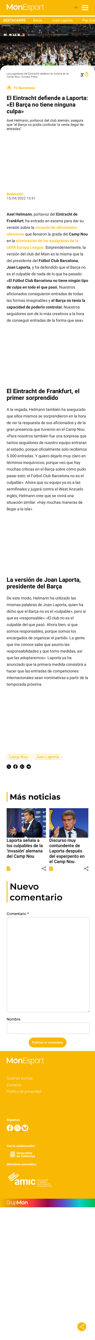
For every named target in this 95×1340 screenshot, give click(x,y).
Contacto (14, 1085)
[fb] (10, 1130)
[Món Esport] (22, 14)
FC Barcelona (24, 88)
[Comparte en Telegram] (29, 767)
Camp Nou (18, 756)
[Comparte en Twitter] (9, 767)
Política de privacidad (24, 1091)
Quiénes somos (20, 1078)
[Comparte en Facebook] (15, 767)
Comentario (18, 913)
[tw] (18, 1130)
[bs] (25, 1130)
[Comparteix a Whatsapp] (22, 767)
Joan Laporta (62, 20)
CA (75, 7)
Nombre (13, 1019)
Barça (37, 20)
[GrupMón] (47, 1203)
